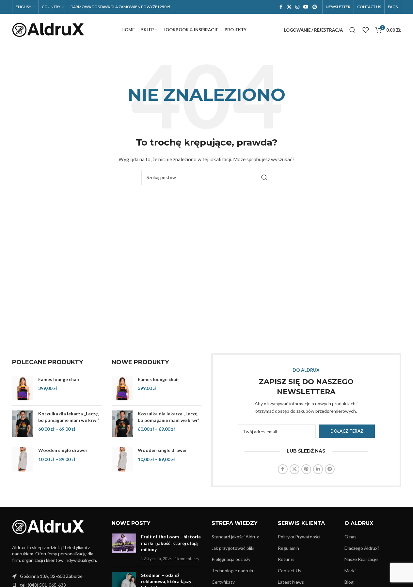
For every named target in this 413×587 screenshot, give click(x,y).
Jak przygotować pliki (233, 548)
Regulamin (288, 548)
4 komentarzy (186, 558)
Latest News (291, 582)
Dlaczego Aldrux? (361, 548)
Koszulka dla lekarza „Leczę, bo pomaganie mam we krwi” (69, 417)
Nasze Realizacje (361, 559)
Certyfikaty (223, 582)
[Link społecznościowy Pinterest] (314, 7)
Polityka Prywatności (299, 536)
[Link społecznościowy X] (289, 7)
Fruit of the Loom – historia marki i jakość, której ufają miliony (171, 543)
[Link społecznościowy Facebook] (281, 7)
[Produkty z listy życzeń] (365, 30)
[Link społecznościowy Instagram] (297, 7)
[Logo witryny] (48, 29)
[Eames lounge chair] (22, 388)
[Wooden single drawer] (22, 459)
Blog (349, 582)
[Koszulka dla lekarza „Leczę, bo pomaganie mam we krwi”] (22, 423)
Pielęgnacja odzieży (231, 559)
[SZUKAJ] (264, 177)
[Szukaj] (352, 30)
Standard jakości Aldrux (235, 536)
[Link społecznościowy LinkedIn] (318, 469)
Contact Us (289, 570)
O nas (350, 536)
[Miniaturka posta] (124, 547)
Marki (350, 570)
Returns (286, 559)
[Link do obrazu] (48, 526)
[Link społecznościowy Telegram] (330, 469)
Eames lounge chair (59, 379)
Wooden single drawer (62, 450)
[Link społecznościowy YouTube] (305, 7)
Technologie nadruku (233, 570)
